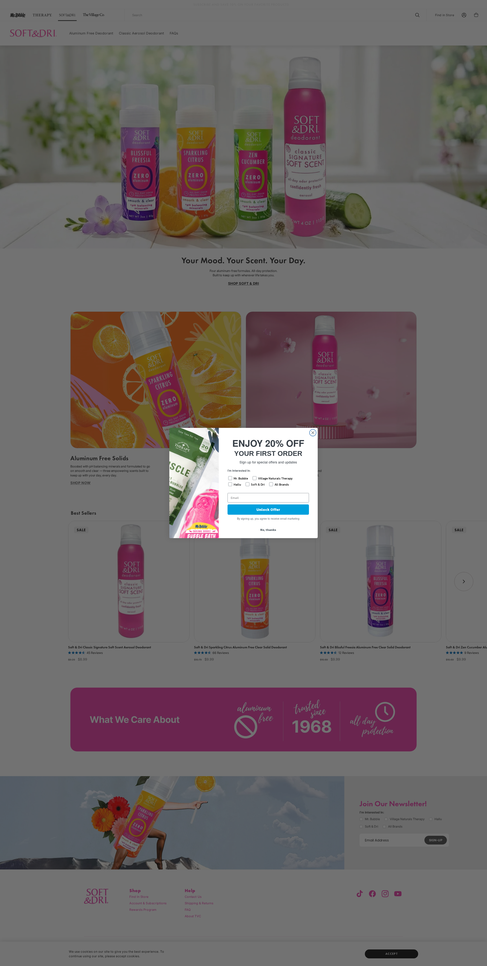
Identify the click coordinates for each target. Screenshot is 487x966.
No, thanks (268, 529)
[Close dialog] (313, 432)
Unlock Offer (268, 509)
